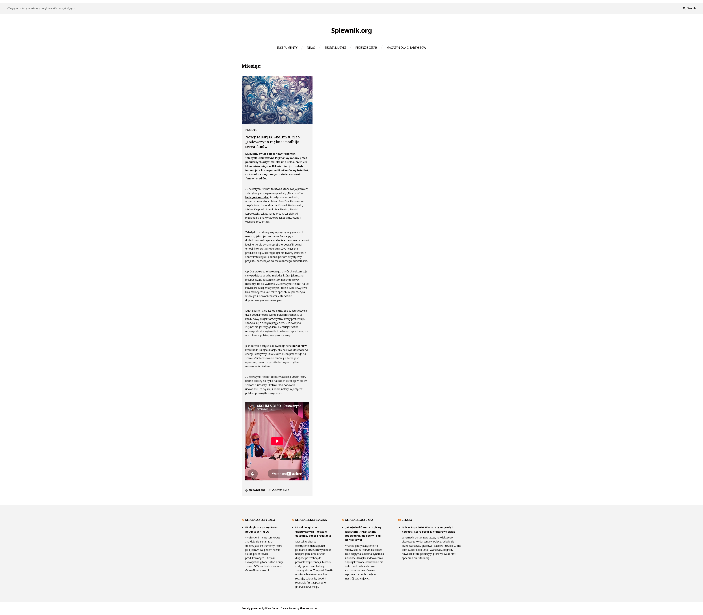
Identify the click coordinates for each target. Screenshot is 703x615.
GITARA (406, 519)
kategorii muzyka (257, 197)
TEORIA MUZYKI (335, 47)
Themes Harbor (309, 608)
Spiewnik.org (351, 30)
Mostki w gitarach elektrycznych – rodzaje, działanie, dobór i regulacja (313, 531)
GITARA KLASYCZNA (359, 519)
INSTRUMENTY (287, 47)
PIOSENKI (251, 129)
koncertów (299, 346)
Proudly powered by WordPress (260, 608)
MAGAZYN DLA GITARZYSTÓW (406, 47)
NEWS (311, 47)
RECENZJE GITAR (366, 47)
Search (691, 8)
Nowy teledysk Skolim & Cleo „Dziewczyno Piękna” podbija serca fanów (272, 142)
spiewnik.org (257, 490)
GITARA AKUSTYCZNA (260, 519)
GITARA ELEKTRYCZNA (311, 519)
